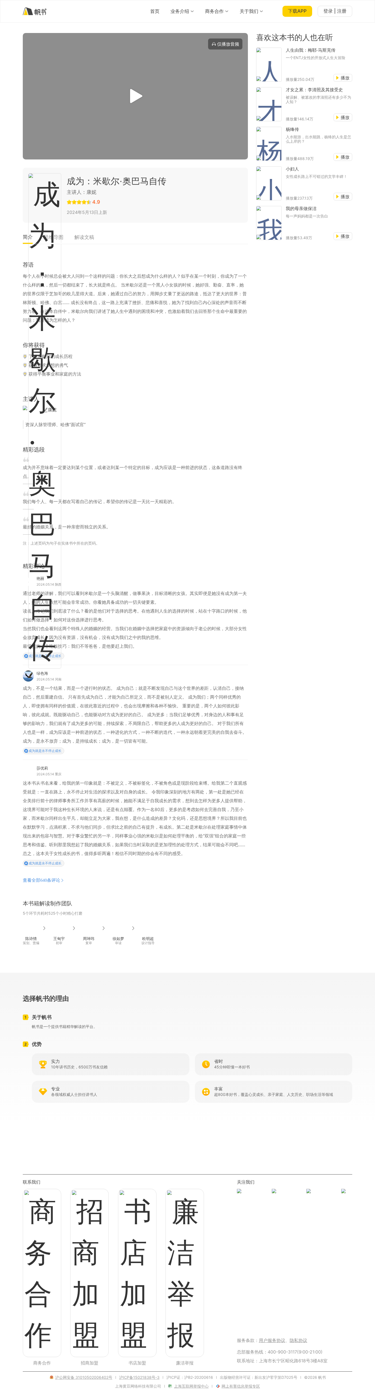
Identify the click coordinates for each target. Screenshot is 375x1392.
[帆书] (34, 11)
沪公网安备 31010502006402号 (83, 1377)
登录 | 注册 (334, 11)
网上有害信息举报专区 (241, 1386)
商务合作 (214, 11)
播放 (345, 78)
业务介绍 (179, 11)
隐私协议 (298, 1340)
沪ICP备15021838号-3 (139, 1377)
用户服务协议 (272, 1340)
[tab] (28, 239)
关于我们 (249, 11)
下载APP (297, 11)
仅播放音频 (228, 44)
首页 (154, 11)
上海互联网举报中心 (191, 1386)
